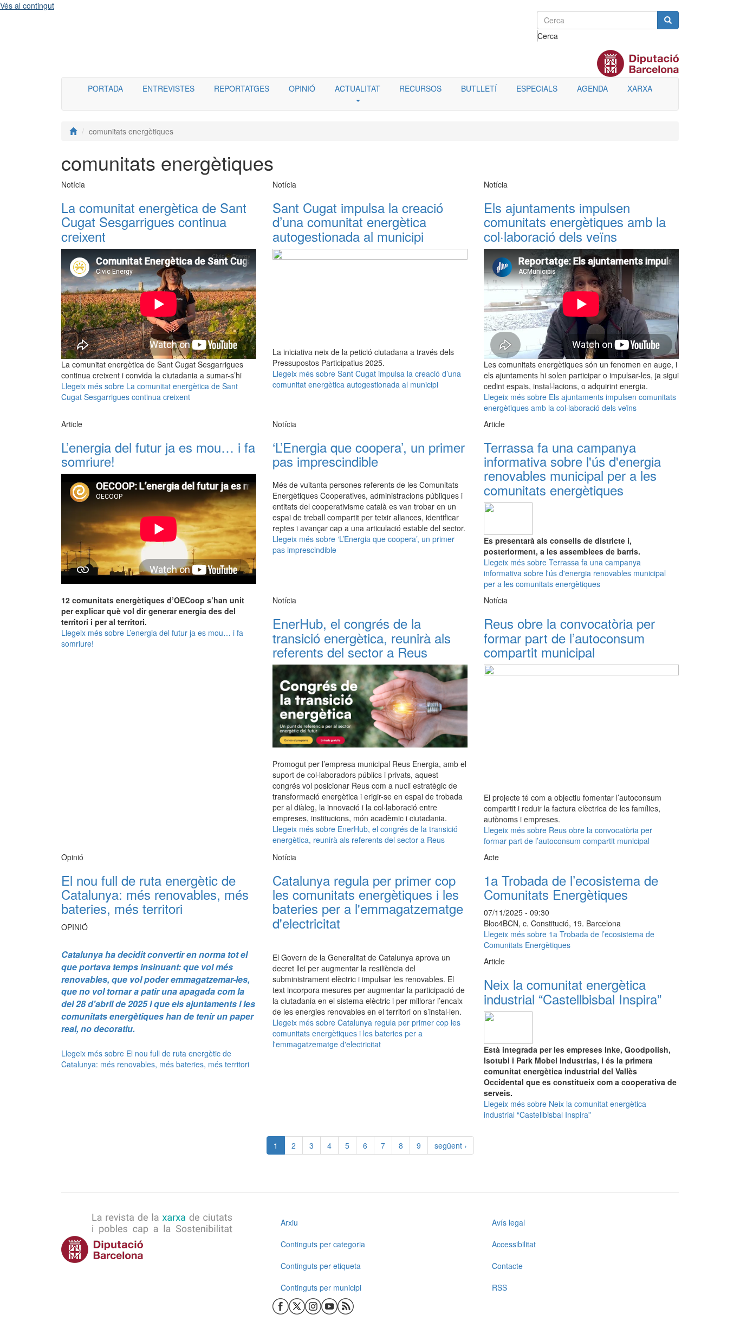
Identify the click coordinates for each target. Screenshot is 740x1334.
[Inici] (73, 131)
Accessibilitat (514, 1244)
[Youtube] (329, 1305)
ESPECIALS (536, 88)
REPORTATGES (241, 88)
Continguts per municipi (321, 1287)
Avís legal (508, 1222)
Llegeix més (149, 391)
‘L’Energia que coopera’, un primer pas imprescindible (368, 454)
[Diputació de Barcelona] (158, 1249)
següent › (450, 1145)
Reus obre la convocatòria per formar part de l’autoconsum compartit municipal (569, 637)
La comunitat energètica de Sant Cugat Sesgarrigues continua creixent (153, 222)
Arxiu (289, 1222)
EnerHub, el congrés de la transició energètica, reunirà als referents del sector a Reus (361, 637)
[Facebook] (280, 1305)
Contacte (507, 1265)
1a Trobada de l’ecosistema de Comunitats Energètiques (571, 887)
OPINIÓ (302, 88)
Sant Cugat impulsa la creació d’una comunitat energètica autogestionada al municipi (357, 222)
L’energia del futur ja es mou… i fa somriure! (158, 454)
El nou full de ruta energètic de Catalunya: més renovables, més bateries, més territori (155, 894)
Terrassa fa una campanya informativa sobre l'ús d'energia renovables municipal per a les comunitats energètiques (572, 468)
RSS (499, 1287)
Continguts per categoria (323, 1244)
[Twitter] (297, 1305)
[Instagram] (313, 1305)
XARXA (639, 88)
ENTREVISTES (168, 88)
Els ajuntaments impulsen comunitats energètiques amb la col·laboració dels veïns (575, 222)
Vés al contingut (27, 5)
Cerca (537, 35)
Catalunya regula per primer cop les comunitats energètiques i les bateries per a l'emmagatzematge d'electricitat (367, 901)
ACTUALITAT (357, 88)
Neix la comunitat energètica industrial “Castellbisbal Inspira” (572, 991)
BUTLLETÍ (479, 88)
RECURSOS (420, 88)
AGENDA (592, 88)
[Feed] (345, 1305)
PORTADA (105, 88)
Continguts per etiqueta (321, 1265)
